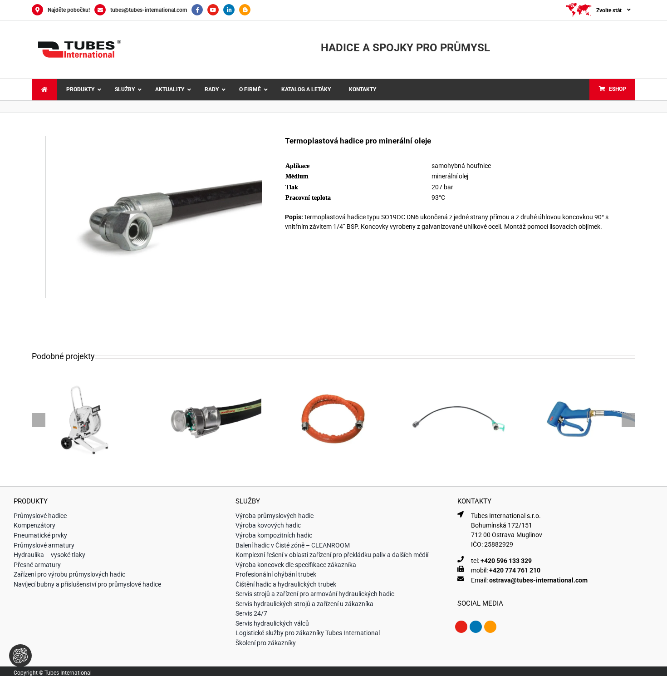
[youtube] (461, 627)
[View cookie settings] (20, 655)
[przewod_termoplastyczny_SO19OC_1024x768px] (154, 139)
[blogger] (490, 627)
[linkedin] (476, 627)
